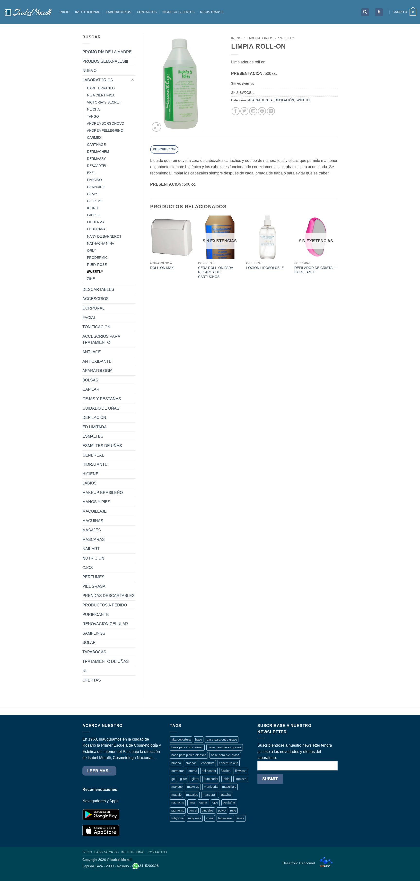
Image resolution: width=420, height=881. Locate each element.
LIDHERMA (96, 222)
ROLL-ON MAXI (162, 268)
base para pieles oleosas (188, 755)
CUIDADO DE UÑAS (100, 408)
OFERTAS (91, 680)
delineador (209, 771)
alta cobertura (181, 739)
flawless (240, 771)
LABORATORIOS (118, 12)
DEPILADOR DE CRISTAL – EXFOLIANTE (315, 270)
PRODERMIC (97, 257)
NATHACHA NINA (100, 243)
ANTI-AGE (91, 352)
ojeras (203, 802)
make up (193, 786)
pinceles (207, 810)
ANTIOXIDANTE (97, 361)
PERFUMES (93, 577)
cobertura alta (228, 763)
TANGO (93, 116)
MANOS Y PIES (96, 502)
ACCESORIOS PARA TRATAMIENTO (101, 339)
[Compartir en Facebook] (236, 111)
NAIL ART (91, 549)
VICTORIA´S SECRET (104, 102)
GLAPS (92, 194)
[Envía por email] (253, 111)
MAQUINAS (92, 521)
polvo (222, 810)
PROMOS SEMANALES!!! (105, 61)
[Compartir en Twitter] (244, 111)
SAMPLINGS (93, 633)
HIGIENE (90, 474)
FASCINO (94, 180)
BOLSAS (90, 380)
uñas (240, 818)
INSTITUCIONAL (87, 12)
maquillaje (229, 786)
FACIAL (89, 318)
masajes (192, 794)
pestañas (229, 802)
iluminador (211, 779)
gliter (183, 779)
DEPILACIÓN (94, 417)
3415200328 (149, 866)
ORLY (91, 250)
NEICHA (93, 109)
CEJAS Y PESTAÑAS (101, 399)
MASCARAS (93, 539)
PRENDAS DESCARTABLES (108, 596)
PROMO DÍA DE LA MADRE (107, 52)
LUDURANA (96, 229)
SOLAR (89, 642)
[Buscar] (365, 12)
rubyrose (177, 818)
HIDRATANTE (94, 464)
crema (192, 771)
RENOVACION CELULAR (105, 624)
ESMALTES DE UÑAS (102, 446)
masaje (176, 794)
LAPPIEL (94, 215)
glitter (195, 779)
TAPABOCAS (94, 652)
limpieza (240, 779)
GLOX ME (95, 201)
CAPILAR (90, 389)
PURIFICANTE (95, 615)
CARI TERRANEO (101, 88)
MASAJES (91, 530)
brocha (176, 763)
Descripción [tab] (164, 149)
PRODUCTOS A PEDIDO (104, 605)
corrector (177, 771)
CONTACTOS (147, 12)
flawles (225, 771)
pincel (193, 810)
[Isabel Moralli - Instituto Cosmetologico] (28, 12)
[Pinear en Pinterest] (262, 111)
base (198, 739)
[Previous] (150, 252)
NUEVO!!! (90, 71)
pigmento (177, 810)
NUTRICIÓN (93, 558)
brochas (191, 763)
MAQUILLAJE (94, 511)
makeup (177, 786)
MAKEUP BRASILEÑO (102, 493)
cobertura (207, 763)
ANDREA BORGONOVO (105, 123)
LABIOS (89, 483)
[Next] (337, 252)
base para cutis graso (222, 739)
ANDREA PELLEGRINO (105, 130)
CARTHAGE (96, 145)
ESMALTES (92, 436)
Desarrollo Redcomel (299, 863)
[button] (379, 12)
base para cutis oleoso (187, 747)
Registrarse (212, 12)
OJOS (87, 568)
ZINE (91, 279)
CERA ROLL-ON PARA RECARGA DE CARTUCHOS (215, 272)
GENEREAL (93, 455)
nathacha (177, 802)
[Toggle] (132, 80)
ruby (233, 810)
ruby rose (194, 818)
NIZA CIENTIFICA (100, 95)
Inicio (236, 38)
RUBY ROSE (97, 265)
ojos (215, 802)
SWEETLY (95, 272)
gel (173, 779)
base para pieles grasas (224, 747)
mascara (209, 794)
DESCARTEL (97, 166)
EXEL (91, 173)
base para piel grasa (225, 755)
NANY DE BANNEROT (104, 236)
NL (85, 671)
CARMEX (94, 137)
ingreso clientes (178, 12)
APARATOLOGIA (97, 371)
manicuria (211, 786)
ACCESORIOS (95, 299)
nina (192, 802)
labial (226, 779)
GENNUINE (96, 187)
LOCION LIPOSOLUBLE (265, 268)
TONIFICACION (96, 327)
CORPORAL (93, 308)
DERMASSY (96, 159)
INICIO (65, 12)
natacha (225, 794)
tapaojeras (225, 818)
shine (209, 818)
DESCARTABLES (98, 289)
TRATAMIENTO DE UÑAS (105, 661)
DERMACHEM (98, 152)
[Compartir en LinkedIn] (271, 111)
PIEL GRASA (93, 586)
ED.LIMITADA (94, 427)
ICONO (92, 208)
